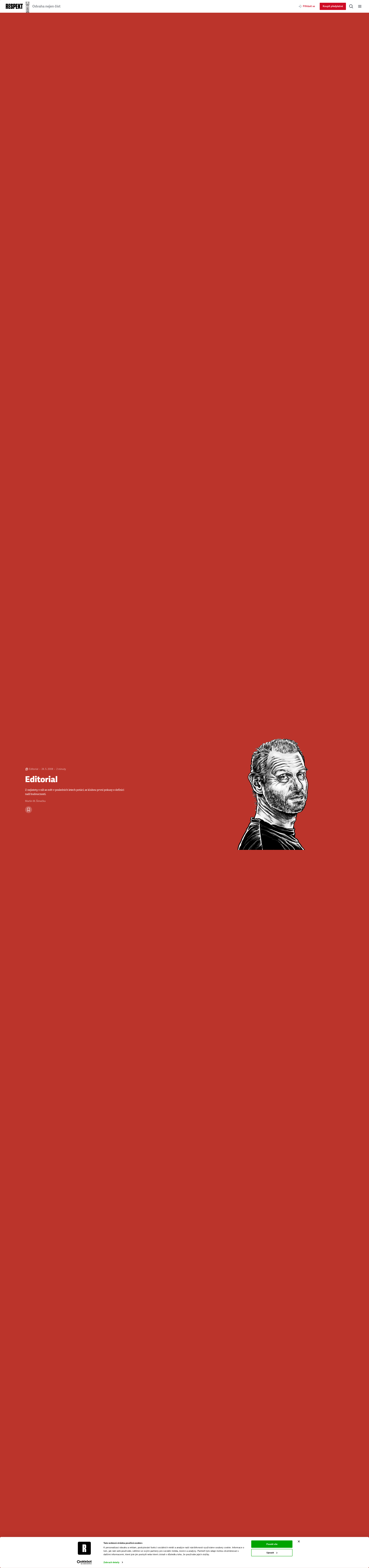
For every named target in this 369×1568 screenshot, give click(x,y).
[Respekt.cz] (14, 6)
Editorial (33, 769)
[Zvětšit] (276, 790)
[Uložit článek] (28, 809)
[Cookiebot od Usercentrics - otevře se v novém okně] (84, 1562)
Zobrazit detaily (111, 1562)
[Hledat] (351, 6)
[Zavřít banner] (299, 1541)
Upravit (270, 1552)
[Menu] (359, 6)
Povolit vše (271, 1544)
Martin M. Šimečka (35, 801)
